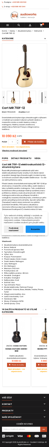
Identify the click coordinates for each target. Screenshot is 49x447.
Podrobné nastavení (13, 229)
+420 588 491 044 (18, 6)
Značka (22, 112)
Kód (4, 112)
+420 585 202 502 (19, 2)
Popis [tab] (5, 158)
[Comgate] (24, 436)
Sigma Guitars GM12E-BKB (16, 350)
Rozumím (35, 229)
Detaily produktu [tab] (21, 158)
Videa (37, 158)
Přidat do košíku (34, 141)
